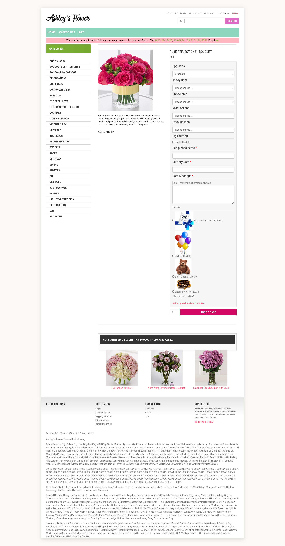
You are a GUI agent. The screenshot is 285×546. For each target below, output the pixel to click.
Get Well (55, 182)
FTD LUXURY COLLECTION (64, 107)
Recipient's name (184, 148)
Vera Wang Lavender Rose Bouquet (166, 388)
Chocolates (179, 94)
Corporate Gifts (60, 89)
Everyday (55, 95)
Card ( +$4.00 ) (182, 142)
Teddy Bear (179, 80)
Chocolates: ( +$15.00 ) (187, 291)
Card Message (182, 176)
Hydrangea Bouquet (122, 388)
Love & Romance (59, 118)
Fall (52, 176)
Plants (54, 193)
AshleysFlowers (69, 433)
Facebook (149, 409)
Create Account (102, 412)
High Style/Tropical (62, 199)
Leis (52, 211)
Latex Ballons (181, 122)
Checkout (208, 13)
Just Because (58, 187)
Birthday (55, 159)
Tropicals (56, 136)
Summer (55, 170)
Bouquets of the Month (65, 66)
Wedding (55, 147)
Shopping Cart (195, 13)
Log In (183, 13)
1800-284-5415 (163, 40)
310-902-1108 (182, 40)
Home (51, 32)
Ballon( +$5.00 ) (183, 256)
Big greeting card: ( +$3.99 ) (207, 220)
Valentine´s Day (59, 141)
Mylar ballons (181, 108)
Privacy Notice (102, 420)
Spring (54, 164)
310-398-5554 (199, 40)
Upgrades (178, 66)
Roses (53, 153)
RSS (147, 416)
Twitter (148, 412)
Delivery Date (181, 162)
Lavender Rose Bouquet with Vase (211, 388)
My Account (172, 13)
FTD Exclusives (59, 101)
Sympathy (56, 216)
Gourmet (55, 113)
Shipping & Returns (103, 416)
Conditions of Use (103, 424)
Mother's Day (58, 124)
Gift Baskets (58, 205)
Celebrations (58, 78)
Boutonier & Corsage (63, 72)
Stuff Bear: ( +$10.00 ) (186, 276)
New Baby (55, 130)
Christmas (56, 84)
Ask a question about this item (188, 303)
